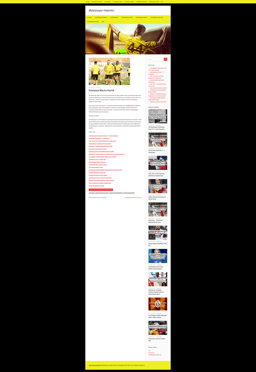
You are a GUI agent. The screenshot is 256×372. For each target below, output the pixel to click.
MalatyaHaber (158, 125)
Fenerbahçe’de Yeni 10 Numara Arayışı (98, 164)
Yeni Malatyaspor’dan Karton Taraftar (133, 197)
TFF (149, 351)
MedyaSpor (98, 87)
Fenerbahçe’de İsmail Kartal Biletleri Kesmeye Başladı (101, 151)
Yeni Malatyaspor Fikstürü (154, 1)
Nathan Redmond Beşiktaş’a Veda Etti (98, 149)
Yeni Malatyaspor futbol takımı (101, 193)
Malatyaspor (100, 189)
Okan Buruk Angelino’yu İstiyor (96, 167)
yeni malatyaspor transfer (128, 193)
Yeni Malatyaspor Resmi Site (154, 355)
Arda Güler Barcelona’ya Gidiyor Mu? (97, 172)
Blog (162, 1)
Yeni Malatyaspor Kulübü (117, 1)
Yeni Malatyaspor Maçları (129, 1)
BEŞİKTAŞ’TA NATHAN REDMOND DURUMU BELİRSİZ (101, 180)
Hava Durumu (151, 353)
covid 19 (101, 107)
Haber (94, 189)
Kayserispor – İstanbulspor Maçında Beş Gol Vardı (100, 146)
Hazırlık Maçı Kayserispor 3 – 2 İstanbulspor (99, 138)
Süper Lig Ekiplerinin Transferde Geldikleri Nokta (100, 183)
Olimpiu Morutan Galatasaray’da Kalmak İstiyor (100, 143)
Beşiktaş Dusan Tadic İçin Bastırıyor (97, 162)
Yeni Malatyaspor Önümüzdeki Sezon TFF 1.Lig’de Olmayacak (103, 135)
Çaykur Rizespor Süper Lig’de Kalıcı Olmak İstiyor (100, 178)
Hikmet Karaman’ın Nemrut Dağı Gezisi (98, 197)
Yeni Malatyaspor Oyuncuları (141, 1)
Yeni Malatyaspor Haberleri (97, 1)
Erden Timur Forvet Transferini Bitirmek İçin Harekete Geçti (102, 141)
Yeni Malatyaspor (107, 1)
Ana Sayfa (88, 1)
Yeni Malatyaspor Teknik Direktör (115, 193)
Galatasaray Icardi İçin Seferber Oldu (97, 159)
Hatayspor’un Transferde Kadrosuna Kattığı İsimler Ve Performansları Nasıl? (106, 154)
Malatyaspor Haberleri (101, 10)
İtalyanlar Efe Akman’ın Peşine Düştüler (98, 175)
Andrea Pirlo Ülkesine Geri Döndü (96, 185)
